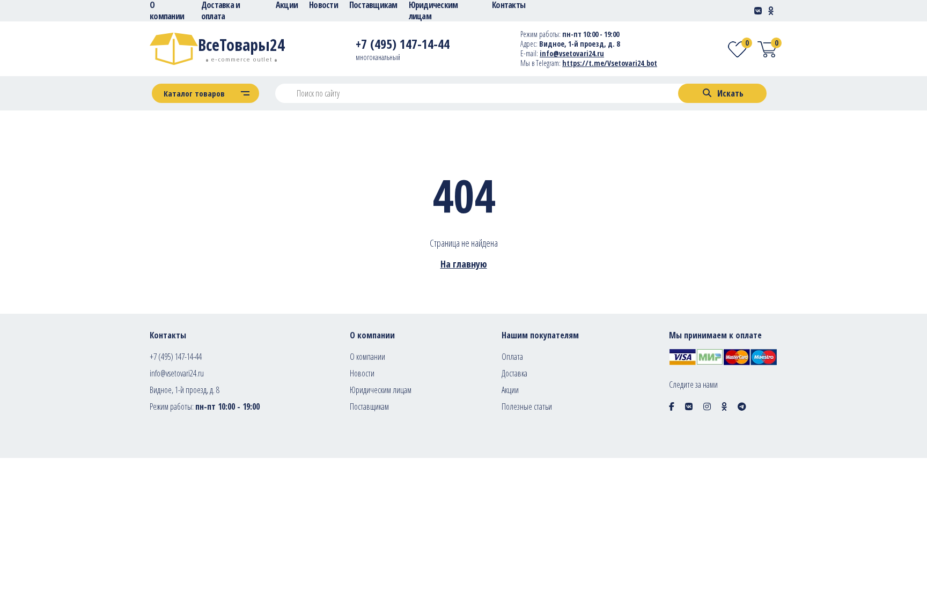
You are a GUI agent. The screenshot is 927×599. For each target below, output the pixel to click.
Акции (510, 390)
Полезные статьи (527, 406)
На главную (463, 263)
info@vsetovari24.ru (572, 53)
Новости (362, 373)
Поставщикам (369, 406)
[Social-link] (758, 10)
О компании (367, 357)
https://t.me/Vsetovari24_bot (609, 63)
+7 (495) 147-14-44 (176, 357)
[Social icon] (671, 406)
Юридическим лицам (380, 390)
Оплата (512, 357)
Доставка (514, 373)
